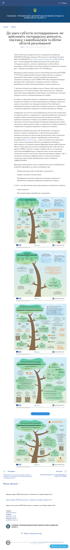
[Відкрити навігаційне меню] (3, 3)
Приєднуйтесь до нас (41, 414)
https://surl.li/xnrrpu (30, 140)
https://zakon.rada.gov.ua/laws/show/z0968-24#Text (46, 59)
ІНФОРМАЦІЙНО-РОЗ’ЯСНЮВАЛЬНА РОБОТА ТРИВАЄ (53, 474)
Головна (5, 27)
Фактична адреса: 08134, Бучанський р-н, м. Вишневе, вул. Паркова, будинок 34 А (29, 500)
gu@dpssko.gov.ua (12, 520)
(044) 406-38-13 (11, 513)
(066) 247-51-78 (11, 516)
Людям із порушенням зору (33, 533)
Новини (13, 27)
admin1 (22, 47)
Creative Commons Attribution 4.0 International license (48, 542)
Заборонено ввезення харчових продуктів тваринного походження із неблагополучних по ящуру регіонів (17, 475)
